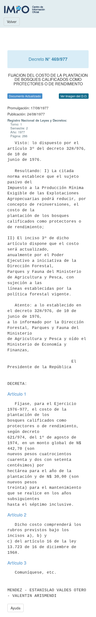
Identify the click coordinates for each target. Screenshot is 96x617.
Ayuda (15, 607)
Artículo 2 (16, 514)
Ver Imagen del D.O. (73, 96)
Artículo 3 (16, 562)
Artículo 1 (16, 393)
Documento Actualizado (25, 96)
